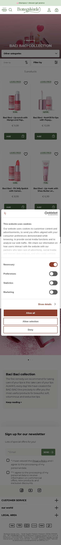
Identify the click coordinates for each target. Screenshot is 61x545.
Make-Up (30, 40)
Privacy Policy (39, 460)
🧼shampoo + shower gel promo (30, 3)
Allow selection (30, 321)
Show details (45, 304)
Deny (30, 329)
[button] (28, 359)
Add (8, 136)
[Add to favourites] (25, 83)
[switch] (53, 273)
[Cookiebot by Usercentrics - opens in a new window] (45, 213)
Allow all (30, 313)
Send (46, 452)
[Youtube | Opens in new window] (30, 492)
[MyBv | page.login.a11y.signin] (49, 10)
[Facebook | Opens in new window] (22, 492)
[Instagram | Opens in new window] (39, 492)
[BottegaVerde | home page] (29, 10)
